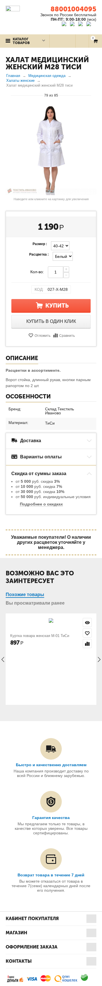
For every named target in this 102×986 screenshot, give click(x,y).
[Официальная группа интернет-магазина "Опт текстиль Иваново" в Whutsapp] (91, 24)
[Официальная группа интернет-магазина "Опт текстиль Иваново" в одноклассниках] (73, 24)
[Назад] (8, 95)
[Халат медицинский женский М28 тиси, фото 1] (51, 149)
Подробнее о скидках (41, 504)
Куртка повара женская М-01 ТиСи (39, 636)
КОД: (39, 289)
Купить (57, 305)
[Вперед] (93, 95)
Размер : (40, 244)
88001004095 (73, 9)
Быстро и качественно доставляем (51, 765)
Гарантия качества (51, 817)
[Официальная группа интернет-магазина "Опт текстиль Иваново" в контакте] (65, 24)
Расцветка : (39, 254)
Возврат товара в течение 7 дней (51, 875)
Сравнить (67, 336)
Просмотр (87, 622)
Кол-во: (37, 272)
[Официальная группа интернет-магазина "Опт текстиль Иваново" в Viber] (81, 24)
